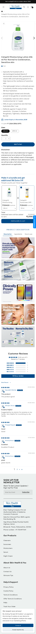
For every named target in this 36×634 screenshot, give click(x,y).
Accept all (18, 625)
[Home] (2, 11)
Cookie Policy (8, 591)
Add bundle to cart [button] (18, 221)
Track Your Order (9, 606)
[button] (3, 7)
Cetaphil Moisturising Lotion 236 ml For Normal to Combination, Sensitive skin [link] (9, 202)
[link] (9, 192)
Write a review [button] (17, 376)
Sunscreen (7, 544)
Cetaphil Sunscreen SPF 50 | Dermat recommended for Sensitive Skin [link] (26, 202)
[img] (5, 387)
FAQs (5, 602)
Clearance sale (34, 222)
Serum (5, 552)
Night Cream (8, 556)
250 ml (14, 131)
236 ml (5, 131)
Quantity (4, 135)
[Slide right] (34, 38)
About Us (6, 567)
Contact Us (7, 571)
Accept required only (18, 629)
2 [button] (17, 469)
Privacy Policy (8, 587)
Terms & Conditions (10, 595)
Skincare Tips (8, 575)
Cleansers (6, 540)
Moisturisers (7, 548)
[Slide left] (2, 38)
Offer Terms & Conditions (12, 599)
